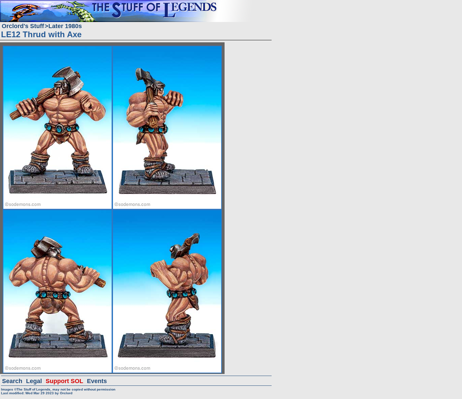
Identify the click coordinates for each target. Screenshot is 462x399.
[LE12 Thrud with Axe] (57, 48)
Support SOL (64, 381)
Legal (34, 381)
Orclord (66, 393)
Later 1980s (65, 26)
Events (97, 381)
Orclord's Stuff (23, 26)
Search (12, 381)
